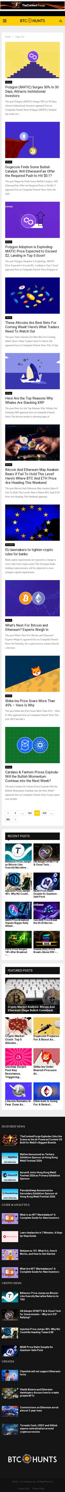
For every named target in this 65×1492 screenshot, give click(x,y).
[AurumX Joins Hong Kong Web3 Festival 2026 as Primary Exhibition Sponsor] (10, 1176)
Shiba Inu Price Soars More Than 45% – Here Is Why (30, 703)
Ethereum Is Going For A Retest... (45, 1102)
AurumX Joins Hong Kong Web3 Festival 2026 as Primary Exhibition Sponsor (40, 1175)
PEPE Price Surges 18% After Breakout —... (16, 952)
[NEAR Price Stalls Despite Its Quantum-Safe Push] (46, 881)
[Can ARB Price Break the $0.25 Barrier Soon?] (46, 910)
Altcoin (8, 82)
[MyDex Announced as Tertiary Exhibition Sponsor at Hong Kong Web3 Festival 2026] (10, 1158)
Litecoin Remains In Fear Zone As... (18, 1102)
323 (44, 813)
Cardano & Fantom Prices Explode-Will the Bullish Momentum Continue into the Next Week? (32, 776)
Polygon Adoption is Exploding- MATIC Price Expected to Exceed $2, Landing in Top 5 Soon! (31, 251)
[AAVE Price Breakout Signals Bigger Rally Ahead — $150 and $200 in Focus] (18, 910)
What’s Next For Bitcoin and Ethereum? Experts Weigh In (26, 627)
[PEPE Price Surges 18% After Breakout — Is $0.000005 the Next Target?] (18, 939)
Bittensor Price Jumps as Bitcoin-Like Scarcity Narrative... (18, 864)
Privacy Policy (39, 1488)
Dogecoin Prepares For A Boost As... (46, 1037)
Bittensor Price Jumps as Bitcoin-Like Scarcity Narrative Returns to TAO (39, 1296)
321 (30, 813)
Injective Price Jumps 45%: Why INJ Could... (17, 892)
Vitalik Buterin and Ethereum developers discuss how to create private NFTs (39, 1392)
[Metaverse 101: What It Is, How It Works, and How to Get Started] (10, 1254)
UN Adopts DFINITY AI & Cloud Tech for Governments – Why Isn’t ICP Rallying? (40, 1314)
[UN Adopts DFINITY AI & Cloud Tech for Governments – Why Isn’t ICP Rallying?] (46, 852)
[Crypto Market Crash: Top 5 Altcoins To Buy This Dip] (18, 1026)
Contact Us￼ (23, 1488)
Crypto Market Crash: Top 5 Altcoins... (14, 1039)
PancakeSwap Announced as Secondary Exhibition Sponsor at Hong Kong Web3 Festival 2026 (38, 1193)
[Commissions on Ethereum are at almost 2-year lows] (10, 1411)
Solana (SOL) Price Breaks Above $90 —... (45, 950)
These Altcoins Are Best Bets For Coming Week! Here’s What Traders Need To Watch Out (32, 327)
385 (8, 819)
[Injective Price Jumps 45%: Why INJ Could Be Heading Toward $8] (18, 881)
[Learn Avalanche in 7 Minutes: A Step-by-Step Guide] (10, 1236)
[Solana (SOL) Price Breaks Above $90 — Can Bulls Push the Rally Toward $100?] (46, 939)
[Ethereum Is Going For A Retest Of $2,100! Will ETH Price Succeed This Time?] (46, 1091)
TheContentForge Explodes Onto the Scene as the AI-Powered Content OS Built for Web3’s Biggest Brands (41, 1139)
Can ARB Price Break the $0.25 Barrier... (45, 921)
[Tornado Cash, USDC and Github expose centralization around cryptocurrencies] (10, 1429)
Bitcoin (8, 242)
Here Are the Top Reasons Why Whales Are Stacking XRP (29, 400)
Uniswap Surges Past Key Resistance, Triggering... (15, 1072)
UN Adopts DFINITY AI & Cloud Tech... (45, 863)
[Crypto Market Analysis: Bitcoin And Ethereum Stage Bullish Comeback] (32, 996)
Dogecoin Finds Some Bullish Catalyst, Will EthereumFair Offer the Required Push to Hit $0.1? (30, 171)
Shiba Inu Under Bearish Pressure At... (45, 1070)
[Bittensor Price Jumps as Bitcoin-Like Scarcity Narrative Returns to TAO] (18, 852)
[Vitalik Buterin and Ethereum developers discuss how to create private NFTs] (10, 1393)
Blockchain (10, 545)
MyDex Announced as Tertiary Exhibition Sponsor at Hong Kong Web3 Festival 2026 (39, 1157)
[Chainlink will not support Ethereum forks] (10, 1375)
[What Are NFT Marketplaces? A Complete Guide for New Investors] (10, 1272)
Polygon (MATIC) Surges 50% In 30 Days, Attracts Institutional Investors (32, 91)
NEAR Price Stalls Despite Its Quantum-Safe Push (45, 893)
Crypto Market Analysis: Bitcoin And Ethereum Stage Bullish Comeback (31, 1008)
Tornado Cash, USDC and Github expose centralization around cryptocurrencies (38, 1428)
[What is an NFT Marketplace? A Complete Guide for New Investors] (10, 1218)
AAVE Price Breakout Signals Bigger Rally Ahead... (17, 923)
